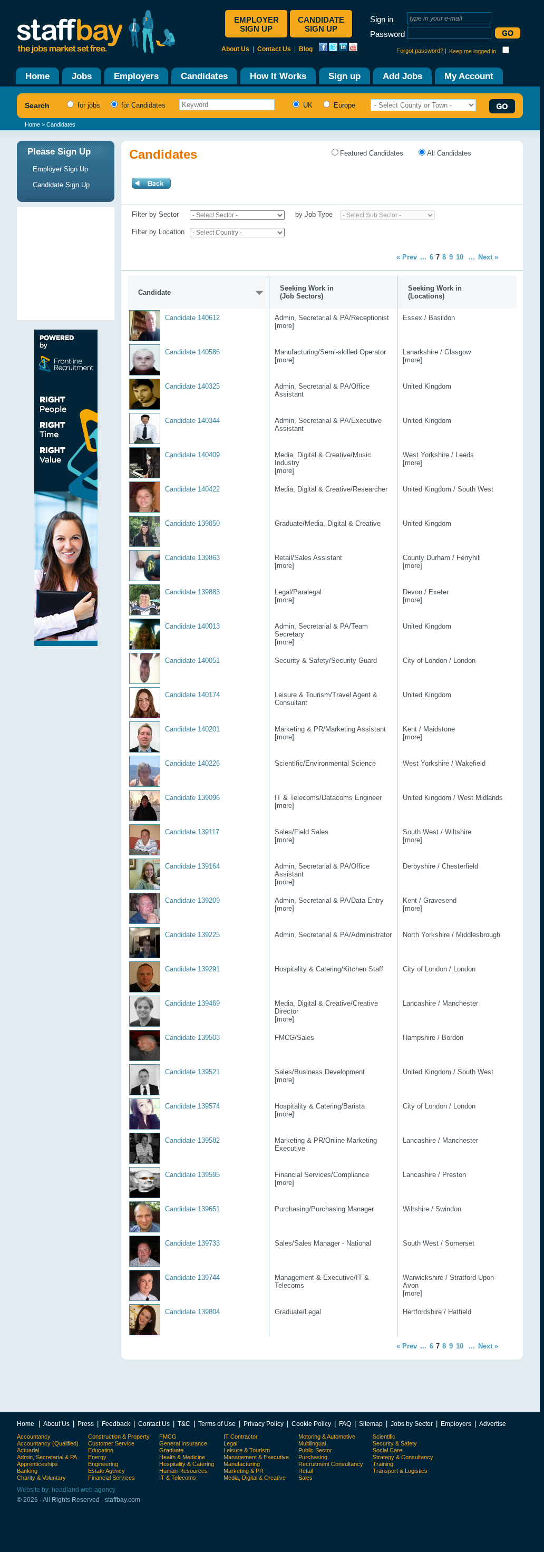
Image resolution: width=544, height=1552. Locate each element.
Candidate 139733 (192, 1243)
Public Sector (315, 1450)
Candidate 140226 (192, 763)
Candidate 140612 (192, 318)
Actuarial (28, 1450)
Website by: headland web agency (66, 1489)
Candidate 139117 (192, 832)
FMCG (168, 1436)
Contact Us (274, 49)
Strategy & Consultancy (403, 1457)
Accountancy (34, 1436)
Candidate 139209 (192, 900)
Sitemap (371, 1423)
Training (383, 1464)
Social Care (387, 1450)
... (423, 257)
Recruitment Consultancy (330, 1464)
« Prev (406, 257)
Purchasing (312, 1457)
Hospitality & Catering (186, 1464)
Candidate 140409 (192, 455)
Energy (97, 1457)
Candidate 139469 (192, 1003)
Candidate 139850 (192, 523)
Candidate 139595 (192, 1175)
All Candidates (449, 153)
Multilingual (312, 1443)
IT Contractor (241, 1436)
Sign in (381, 19)
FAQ (345, 1423)
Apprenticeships (37, 1464)
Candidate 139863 (192, 558)
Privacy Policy (264, 1423)
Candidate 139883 (192, 592)
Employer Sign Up (60, 169)
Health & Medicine (182, 1457)
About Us (235, 49)
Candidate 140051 (192, 660)
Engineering (103, 1464)
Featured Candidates (371, 153)
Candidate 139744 (192, 1277)
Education (100, 1450)
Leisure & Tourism (247, 1450)
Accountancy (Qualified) (48, 1443)
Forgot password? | (421, 50)
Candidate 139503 (192, 1038)
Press (85, 1423)
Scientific (384, 1436)
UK (307, 105)
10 (459, 257)
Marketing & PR (244, 1471)
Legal (230, 1443)
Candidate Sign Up (61, 185)
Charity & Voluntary (41, 1477)
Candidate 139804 (192, 1312)
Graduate (171, 1450)
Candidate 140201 (192, 729)
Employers (456, 1423)
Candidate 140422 (192, 489)
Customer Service (111, 1443)
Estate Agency (106, 1471)
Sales (305, 1477)
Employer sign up (256, 24)
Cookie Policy (311, 1423)
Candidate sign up (321, 24)
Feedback (116, 1423)
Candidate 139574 (192, 1106)
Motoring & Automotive (326, 1436)
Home (32, 124)
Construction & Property (119, 1436)
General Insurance (183, 1443)
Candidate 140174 (192, 695)
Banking (27, 1471)
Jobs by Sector (412, 1423)
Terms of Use (217, 1423)
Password (387, 34)
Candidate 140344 (192, 421)
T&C (184, 1423)
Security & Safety (395, 1443)
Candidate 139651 (192, 1209)
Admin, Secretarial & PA (47, 1457)
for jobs (87, 105)
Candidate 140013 (192, 626)
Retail (305, 1471)
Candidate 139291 (192, 969)
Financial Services (111, 1477)
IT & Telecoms (177, 1477)
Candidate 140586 (192, 352)
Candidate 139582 (192, 1140)
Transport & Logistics (400, 1471)
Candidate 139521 (192, 1072)
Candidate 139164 (192, 866)
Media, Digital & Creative (255, 1477)
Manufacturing (242, 1464)
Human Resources (183, 1471)
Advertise (492, 1423)
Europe (343, 105)
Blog (306, 49)
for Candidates (142, 105)
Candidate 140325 (192, 386)
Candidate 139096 (192, 798)
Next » (488, 257)
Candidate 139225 (192, 935)
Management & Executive (256, 1457)
